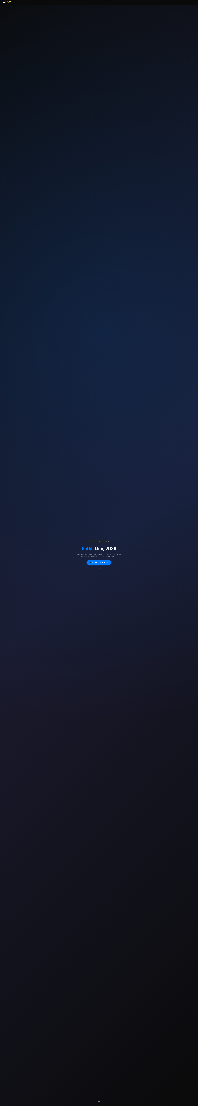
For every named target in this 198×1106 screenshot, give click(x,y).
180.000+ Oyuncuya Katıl (100, 562)
